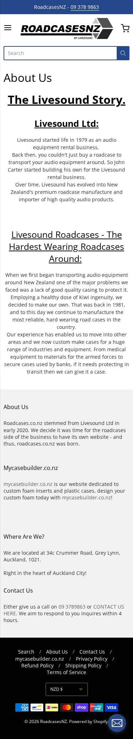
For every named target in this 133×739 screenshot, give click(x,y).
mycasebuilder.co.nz (28, 484)
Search (26, 651)
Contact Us (92, 651)
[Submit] (123, 53)
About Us (57, 651)
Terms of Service (66, 672)
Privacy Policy (91, 658)
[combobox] (60, 53)
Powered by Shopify (88, 721)
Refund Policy (37, 665)
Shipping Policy (83, 665)
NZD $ (56, 689)
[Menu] (8, 28)
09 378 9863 (85, 7)
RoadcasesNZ (53, 721)
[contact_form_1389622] (117, 723)
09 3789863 (72, 606)
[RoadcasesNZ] (66, 28)
